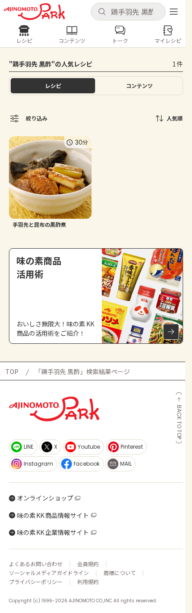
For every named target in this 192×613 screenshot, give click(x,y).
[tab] (139, 85)
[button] (128, 12)
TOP (11, 371)
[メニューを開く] (174, 12)
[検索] (101, 12)
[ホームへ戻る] (34, 11)
